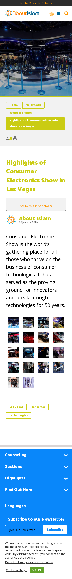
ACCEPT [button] (36, 570)
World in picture (20, 113)
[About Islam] (22, 13)
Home (13, 105)
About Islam (35, 218)
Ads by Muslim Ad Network (36, 3)
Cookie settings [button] (16, 570)
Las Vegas (16, 407)
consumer (38, 407)
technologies (18, 415)
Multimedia (33, 105)
